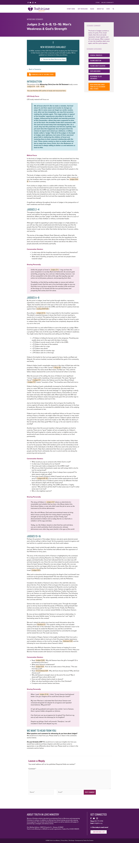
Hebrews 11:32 (67, 641)
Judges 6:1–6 (41, 313)
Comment (32, 769)
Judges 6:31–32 (42, 478)
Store (98, 2)
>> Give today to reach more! (99, 827)
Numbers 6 (41, 624)
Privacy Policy (64, 840)
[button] (53, 59)
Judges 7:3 (31, 382)
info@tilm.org (98, 823)
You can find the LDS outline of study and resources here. (46, 91)
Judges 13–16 (44, 694)
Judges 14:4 (40, 667)
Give (108, 9)
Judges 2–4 (31, 86)
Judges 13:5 (36, 570)
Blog (92, 9)
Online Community (107, 2)
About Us (100, 9)
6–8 (38, 86)
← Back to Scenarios (34, 69)
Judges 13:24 (40, 660)
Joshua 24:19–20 (42, 309)
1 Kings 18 (57, 368)
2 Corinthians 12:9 (42, 671)
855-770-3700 (98, 821)
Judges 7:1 (36, 380)
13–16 (42, 86)
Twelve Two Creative (88, 840)
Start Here (71, 9)
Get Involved (83, 9)
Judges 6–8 (50, 502)
